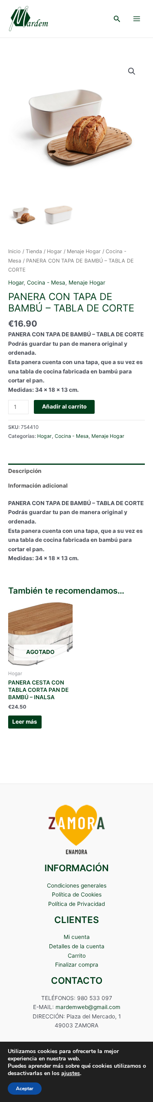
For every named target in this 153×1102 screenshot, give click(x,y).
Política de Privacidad (76, 904)
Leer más (24, 721)
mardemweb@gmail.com (87, 1007)
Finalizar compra (76, 964)
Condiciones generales (76, 885)
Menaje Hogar (84, 251)
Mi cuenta (77, 937)
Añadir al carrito (64, 406)
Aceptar (24, 1088)
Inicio (14, 251)
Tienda (34, 251)
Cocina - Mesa (46, 282)
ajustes (70, 1073)
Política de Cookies (77, 894)
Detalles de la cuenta (76, 946)
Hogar (54, 251)
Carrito (77, 955)
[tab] (76, 471)
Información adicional (38, 485)
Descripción (25, 471)
